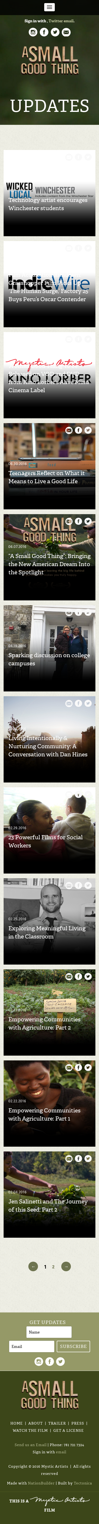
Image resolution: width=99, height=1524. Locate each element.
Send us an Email (31, 1445)
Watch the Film (30, 1430)
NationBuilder (41, 1483)
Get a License (68, 1430)
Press (77, 1423)
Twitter (56, 20)
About (35, 1423)
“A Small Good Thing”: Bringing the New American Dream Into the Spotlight (49, 564)
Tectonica (83, 1483)
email (69, 20)
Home (16, 1423)
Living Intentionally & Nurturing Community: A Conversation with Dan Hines (47, 746)
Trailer (57, 1423)
